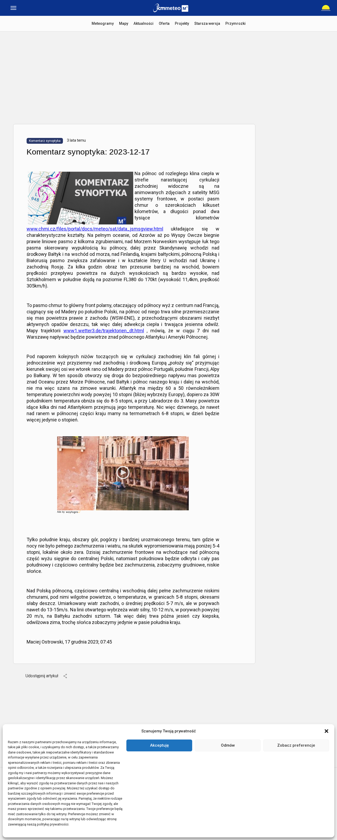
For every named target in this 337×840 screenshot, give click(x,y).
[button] (326, 731)
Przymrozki (235, 23)
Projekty (182, 23)
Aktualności (143, 23)
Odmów (228, 745)
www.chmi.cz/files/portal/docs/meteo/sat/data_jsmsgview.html (95, 229)
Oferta (164, 23)
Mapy (123, 23)
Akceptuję (159, 745)
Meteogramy (103, 23)
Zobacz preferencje (296, 745)
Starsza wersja (207, 23)
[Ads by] (73, 513)
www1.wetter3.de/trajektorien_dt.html (103, 330)
